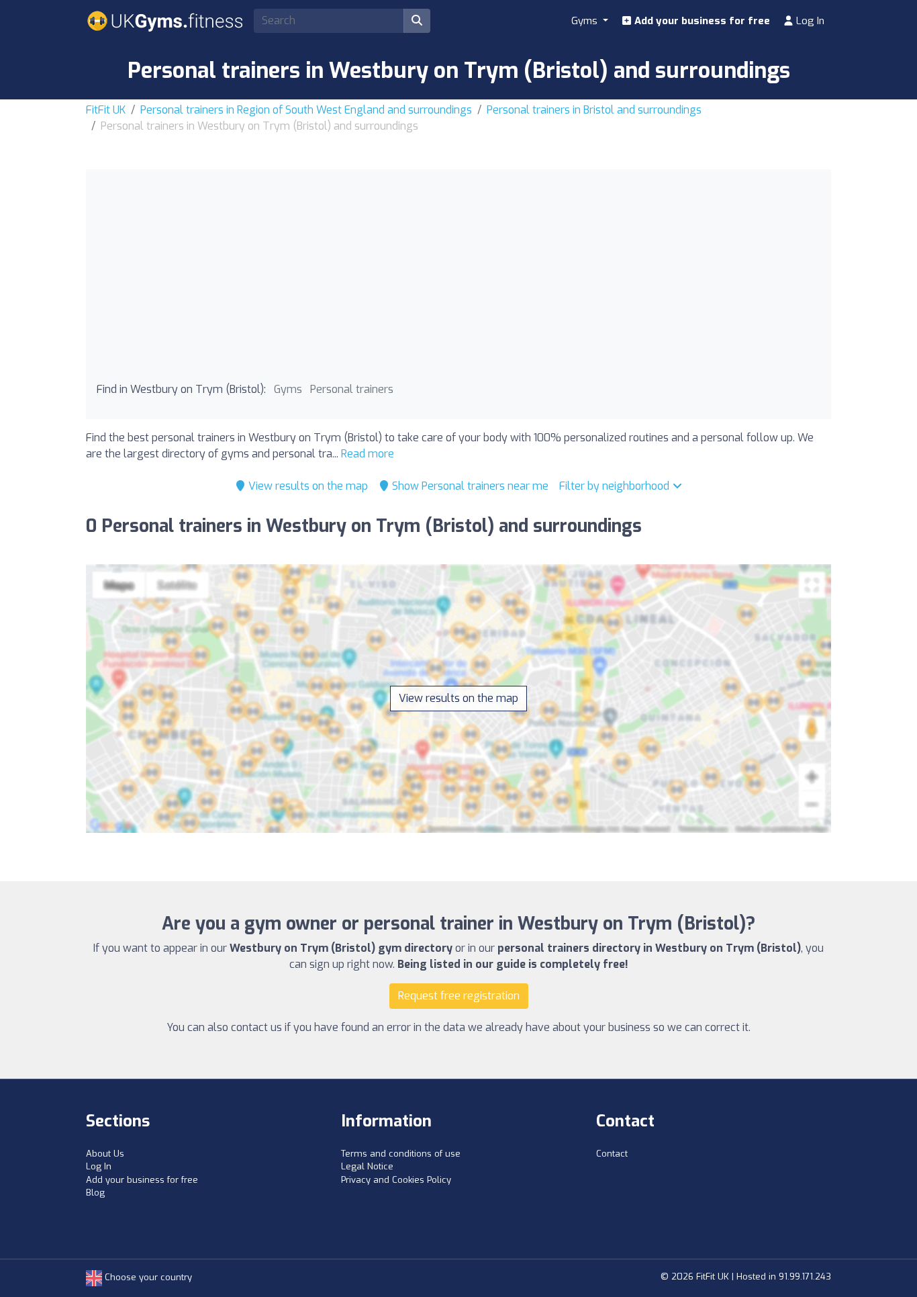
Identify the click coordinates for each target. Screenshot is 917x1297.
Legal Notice (367, 1166)
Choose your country (147, 1277)
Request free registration (459, 996)
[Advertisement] (458, 281)
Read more (367, 454)
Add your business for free (701, 21)
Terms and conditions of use (401, 1153)
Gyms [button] (585, 21)
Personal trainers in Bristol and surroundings (594, 110)
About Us (105, 1153)
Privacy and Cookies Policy (396, 1180)
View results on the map (307, 486)
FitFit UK (106, 110)
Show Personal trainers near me (468, 486)
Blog (95, 1192)
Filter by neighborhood (615, 486)
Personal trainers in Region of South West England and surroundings (306, 110)
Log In (808, 21)
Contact (612, 1153)
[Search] (416, 21)
